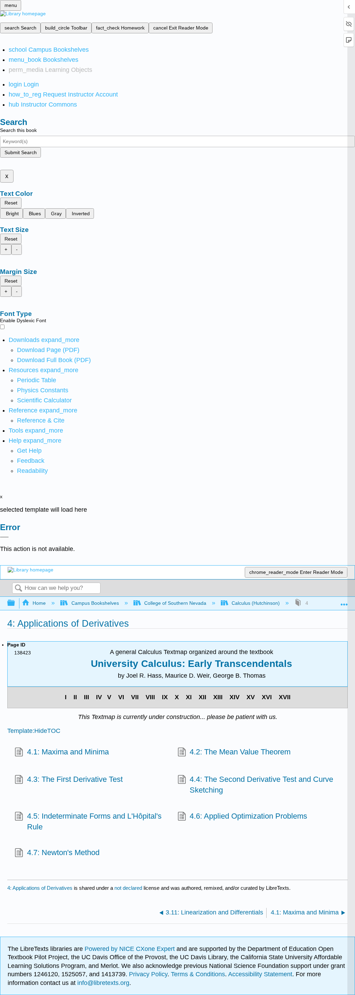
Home (39, 603)
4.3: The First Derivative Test (74, 779)
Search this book (18, 130)
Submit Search (21, 152)
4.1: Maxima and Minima (68, 751)
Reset (11, 203)
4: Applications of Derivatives (39, 888)
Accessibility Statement (260, 974)
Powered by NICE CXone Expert (130, 948)
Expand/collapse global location (344, 601)
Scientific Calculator (44, 400)
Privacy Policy (148, 974)
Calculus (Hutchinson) (255, 603)
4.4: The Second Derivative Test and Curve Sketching (261, 784)
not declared (129, 888)
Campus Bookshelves (95, 603)
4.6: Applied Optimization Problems (248, 816)
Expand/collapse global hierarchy (15, 603)
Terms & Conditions (198, 974)
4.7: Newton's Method (63, 852)
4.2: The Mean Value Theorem (240, 751)
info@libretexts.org (102, 982)
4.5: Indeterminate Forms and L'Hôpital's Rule (94, 821)
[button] (30, 460)
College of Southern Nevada (175, 603)
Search (18, 588)
